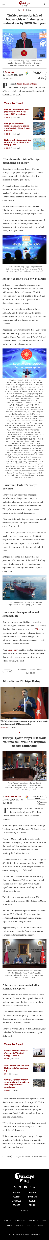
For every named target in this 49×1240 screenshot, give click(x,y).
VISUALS (24, 1210)
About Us (7, 1220)
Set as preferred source (37, 72)
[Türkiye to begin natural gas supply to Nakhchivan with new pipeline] (39, 144)
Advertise (20, 1225)
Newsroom (9, 72)
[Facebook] (30, 1187)
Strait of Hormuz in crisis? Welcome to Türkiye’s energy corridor (16, 1053)
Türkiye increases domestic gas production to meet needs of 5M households (17, 111)
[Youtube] (25, 1187)
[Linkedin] (34, 1187)
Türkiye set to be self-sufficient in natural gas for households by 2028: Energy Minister (17, 127)
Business (29, 10)
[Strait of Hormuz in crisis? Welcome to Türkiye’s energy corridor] (39, 1052)
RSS (29, 1225)
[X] (15, 1187)
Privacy (9, 1225)
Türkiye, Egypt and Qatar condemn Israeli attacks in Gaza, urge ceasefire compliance (16, 1083)
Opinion (6, 1059)
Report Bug (38, 1225)
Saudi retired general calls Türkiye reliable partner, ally (16, 1068)
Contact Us (33, 1220)
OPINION (32, 1205)
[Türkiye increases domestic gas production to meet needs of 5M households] (39, 113)
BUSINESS (32, 1196)
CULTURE (32, 1201)
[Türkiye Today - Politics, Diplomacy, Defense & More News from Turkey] (24, 4)
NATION (16, 1192)
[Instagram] (20, 1187)
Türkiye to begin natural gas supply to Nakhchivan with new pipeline (17, 142)
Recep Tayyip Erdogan (26, 83)
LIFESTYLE (16, 1201)
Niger (38, 629)
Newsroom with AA (13, 796)
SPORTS (16, 1205)
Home (19, 10)
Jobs (43, 1220)
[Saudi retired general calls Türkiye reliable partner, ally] (39, 1067)
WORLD (16, 1196)
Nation (6, 1090)
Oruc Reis (12, 649)
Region (6, 1074)
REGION (32, 1192)
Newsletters (20, 1220)
